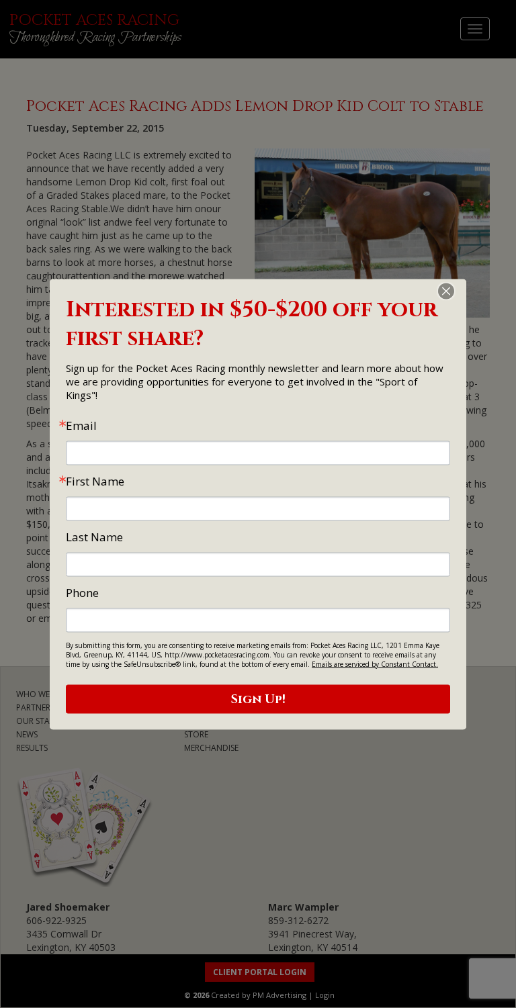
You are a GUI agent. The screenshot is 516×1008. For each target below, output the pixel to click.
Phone (82, 592)
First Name (95, 480)
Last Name (94, 536)
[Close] (454, 291)
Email (81, 424)
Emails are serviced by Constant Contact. (375, 663)
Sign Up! (258, 698)
